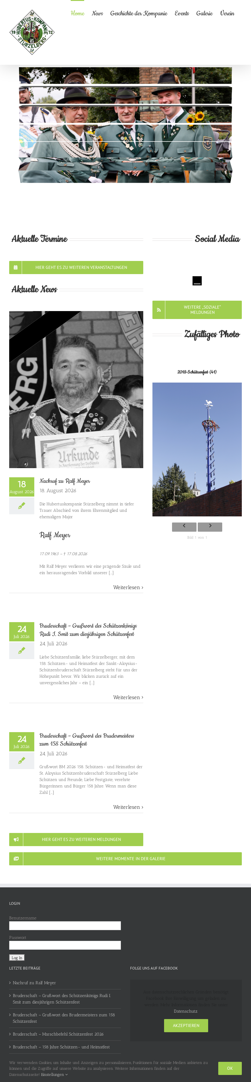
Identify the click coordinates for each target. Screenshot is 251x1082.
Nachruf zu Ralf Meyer (64, 481)
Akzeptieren (186, 1025)
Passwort (17, 937)
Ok (230, 1068)
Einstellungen (53, 1074)
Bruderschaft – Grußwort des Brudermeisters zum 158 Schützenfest (86, 740)
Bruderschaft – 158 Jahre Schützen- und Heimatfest (61, 1047)
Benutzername (22, 918)
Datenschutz (185, 1011)
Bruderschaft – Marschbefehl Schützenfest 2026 (58, 1034)
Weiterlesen (126, 587)
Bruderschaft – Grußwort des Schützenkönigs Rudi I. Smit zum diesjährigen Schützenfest (88, 630)
